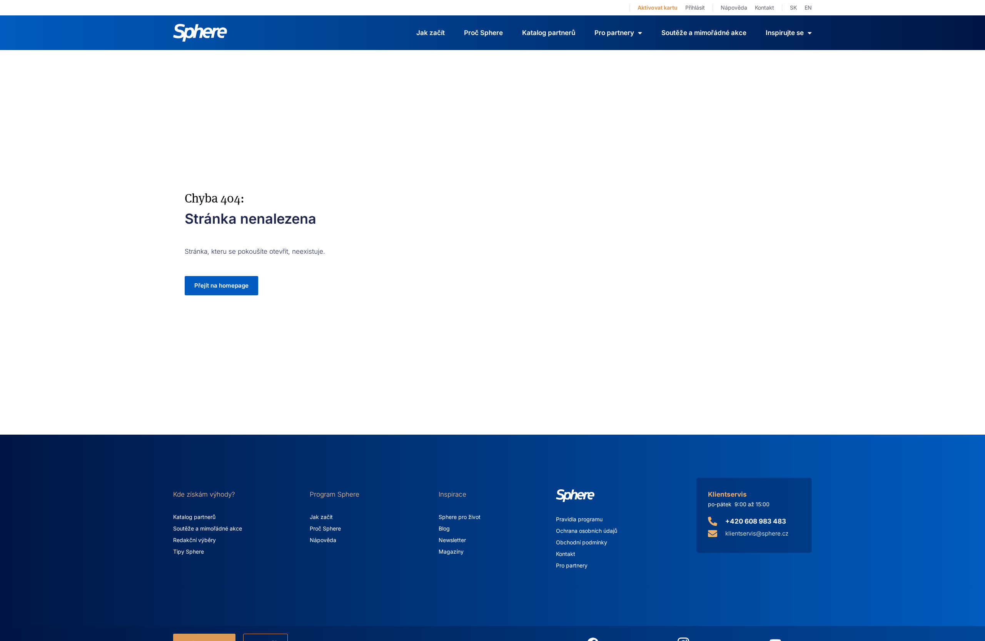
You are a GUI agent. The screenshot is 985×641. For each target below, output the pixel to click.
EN (808, 7)
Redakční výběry (194, 540)
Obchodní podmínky (581, 542)
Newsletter (452, 540)
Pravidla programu (579, 519)
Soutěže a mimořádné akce (703, 33)
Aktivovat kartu (658, 7)
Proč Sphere (483, 33)
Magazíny (451, 551)
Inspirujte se (785, 33)
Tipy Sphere (188, 551)
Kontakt (764, 7)
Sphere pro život (460, 517)
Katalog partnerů (548, 33)
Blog (444, 528)
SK (793, 7)
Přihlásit (695, 7)
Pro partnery (572, 565)
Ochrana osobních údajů (586, 530)
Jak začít (430, 33)
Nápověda (734, 7)
